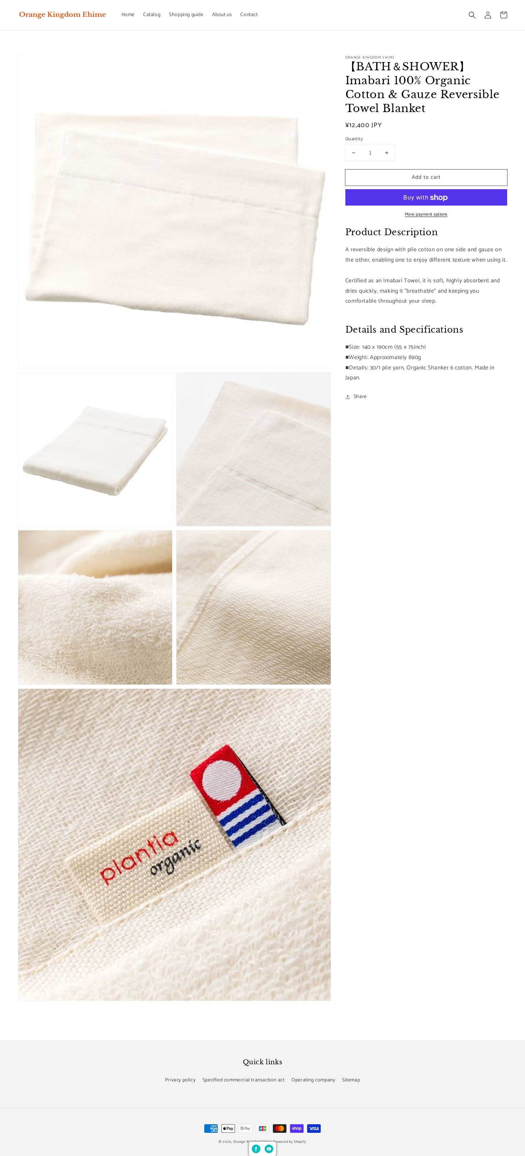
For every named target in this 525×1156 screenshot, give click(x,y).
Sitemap (351, 1080)
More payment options (426, 215)
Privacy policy (180, 1080)
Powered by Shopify (289, 1142)
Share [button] (360, 397)
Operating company (313, 1080)
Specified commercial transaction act (243, 1080)
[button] (472, 15)
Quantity (354, 139)
